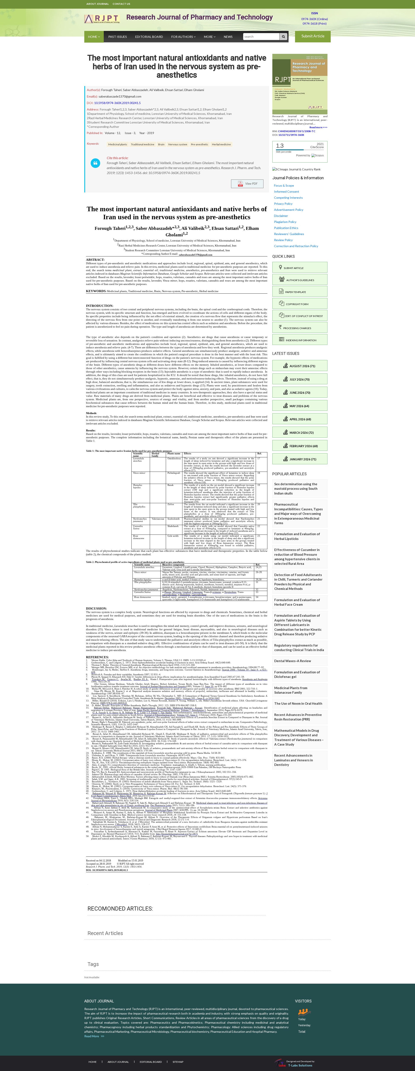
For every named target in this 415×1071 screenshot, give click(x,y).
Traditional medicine (142, 144)
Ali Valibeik (156, 90)
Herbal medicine (221, 144)
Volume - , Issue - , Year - (129, 133)
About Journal (97, 3)
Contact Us (121, 3)
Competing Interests (288, 197)
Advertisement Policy (288, 209)
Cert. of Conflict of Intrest (303, 316)
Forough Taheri (111, 90)
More (209, 36)
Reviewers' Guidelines (289, 234)
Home (93, 36)
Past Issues (117, 36)
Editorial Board (149, 36)
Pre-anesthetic (199, 144)
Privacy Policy (283, 203)
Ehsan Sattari (174, 90)
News (228, 36)
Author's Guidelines (299, 280)
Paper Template (295, 292)
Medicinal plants (117, 144)
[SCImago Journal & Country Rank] (296, 169)
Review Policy (283, 240)
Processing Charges (296, 328)
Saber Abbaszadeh (135, 90)
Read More (92, 1036)
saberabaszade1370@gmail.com (120, 96)
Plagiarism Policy (285, 222)
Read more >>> (318, 127)
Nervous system (177, 144)
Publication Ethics (286, 228)
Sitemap (178, 1061)
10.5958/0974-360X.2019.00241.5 (117, 103)
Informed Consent (286, 191)
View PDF (250, 183)
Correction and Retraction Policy (296, 246)
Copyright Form (296, 304)
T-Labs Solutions (300, 1065)
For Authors (182, 36)
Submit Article (313, 36)
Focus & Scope (284, 185)
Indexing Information (300, 340)
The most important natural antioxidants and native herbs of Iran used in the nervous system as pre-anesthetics (176, 66)
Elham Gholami (194, 90)
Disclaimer (281, 216)
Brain (161, 144)
